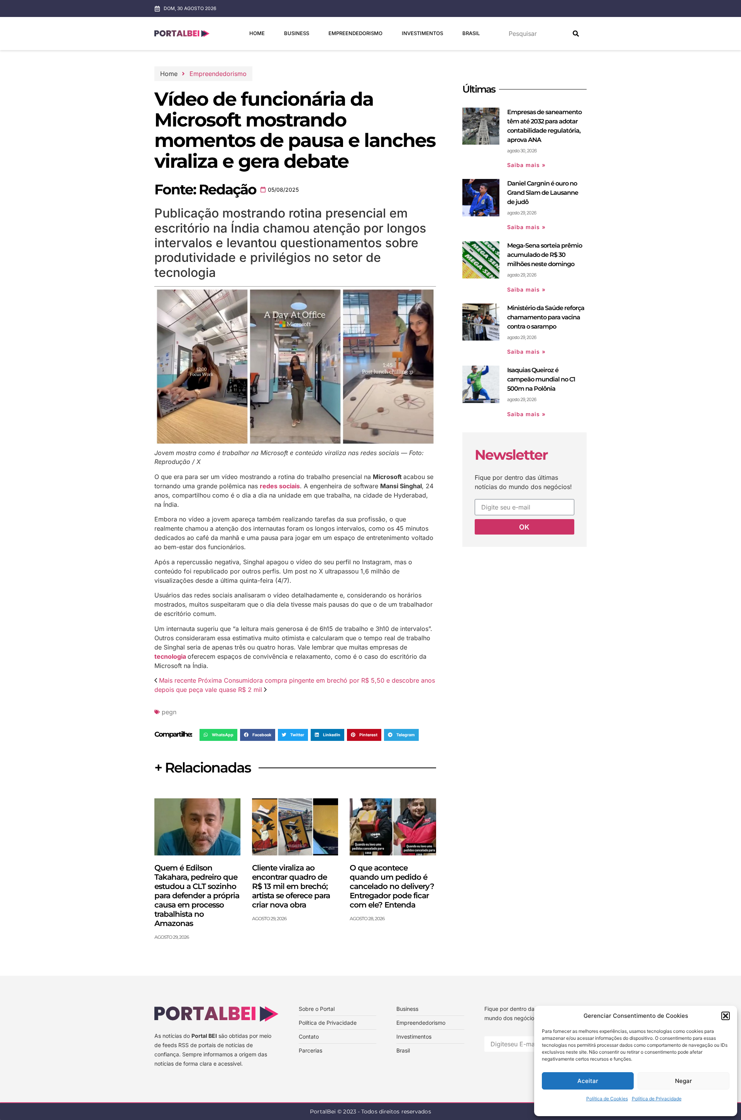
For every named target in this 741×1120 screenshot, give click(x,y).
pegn (169, 712)
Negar (683, 1081)
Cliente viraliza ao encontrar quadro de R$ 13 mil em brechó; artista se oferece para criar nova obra (291, 886)
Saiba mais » (526, 165)
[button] (725, 1016)
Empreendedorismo (355, 33)
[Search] (576, 33)
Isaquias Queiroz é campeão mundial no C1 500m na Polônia (541, 379)
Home (257, 33)
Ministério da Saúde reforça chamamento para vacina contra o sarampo (545, 317)
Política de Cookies (607, 1098)
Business (296, 33)
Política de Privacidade (657, 1098)
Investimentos (422, 33)
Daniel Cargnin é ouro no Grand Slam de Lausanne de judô (542, 193)
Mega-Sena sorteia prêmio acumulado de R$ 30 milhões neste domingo (544, 255)
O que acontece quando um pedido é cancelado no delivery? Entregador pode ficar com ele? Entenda (392, 886)
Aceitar (587, 1081)
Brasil (471, 33)
